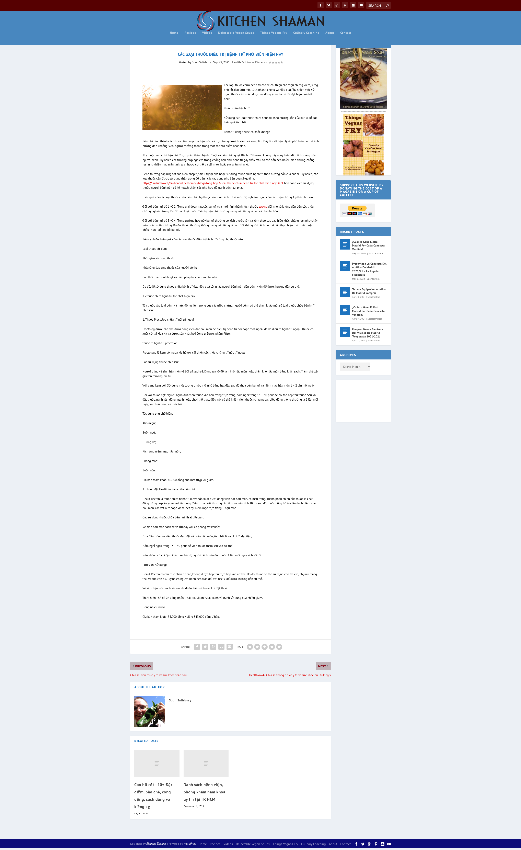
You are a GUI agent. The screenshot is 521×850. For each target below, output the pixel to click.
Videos (207, 33)
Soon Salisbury (201, 62)
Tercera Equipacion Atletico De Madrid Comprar (369, 291)
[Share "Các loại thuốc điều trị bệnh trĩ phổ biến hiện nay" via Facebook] (197, 647)
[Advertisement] (356, 400)
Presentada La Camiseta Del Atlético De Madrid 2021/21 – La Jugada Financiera (369, 269)
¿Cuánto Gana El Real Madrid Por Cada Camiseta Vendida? (368, 245)
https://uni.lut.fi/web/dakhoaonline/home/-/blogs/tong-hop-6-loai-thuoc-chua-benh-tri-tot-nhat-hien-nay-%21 (212, 183)
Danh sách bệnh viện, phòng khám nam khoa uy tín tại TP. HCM (204, 792)
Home (174, 33)
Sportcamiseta (375, 253)
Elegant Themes (156, 844)
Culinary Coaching (306, 33)
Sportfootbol (373, 278)
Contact (345, 33)
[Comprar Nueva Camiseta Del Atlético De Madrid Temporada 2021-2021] (345, 332)
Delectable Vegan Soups (236, 33)
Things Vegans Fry (273, 33)
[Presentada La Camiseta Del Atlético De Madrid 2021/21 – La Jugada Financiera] (345, 266)
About (329, 33)
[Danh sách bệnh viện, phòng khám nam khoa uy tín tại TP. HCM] (206, 763)
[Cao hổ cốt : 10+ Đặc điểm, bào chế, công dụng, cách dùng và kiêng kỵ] (157, 763)
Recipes (190, 33)
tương (263, 206)
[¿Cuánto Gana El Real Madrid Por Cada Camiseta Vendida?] (345, 244)
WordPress (190, 844)
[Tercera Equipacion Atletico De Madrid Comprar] (345, 292)
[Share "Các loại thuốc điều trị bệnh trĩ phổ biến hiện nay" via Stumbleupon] (221, 647)
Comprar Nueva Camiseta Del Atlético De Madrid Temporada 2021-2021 (367, 332)
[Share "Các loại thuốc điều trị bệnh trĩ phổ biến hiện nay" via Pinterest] (213, 647)
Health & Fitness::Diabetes (249, 62)
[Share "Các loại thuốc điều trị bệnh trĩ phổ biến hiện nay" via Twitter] (205, 647)
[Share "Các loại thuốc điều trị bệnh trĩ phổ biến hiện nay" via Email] (229, 647)
